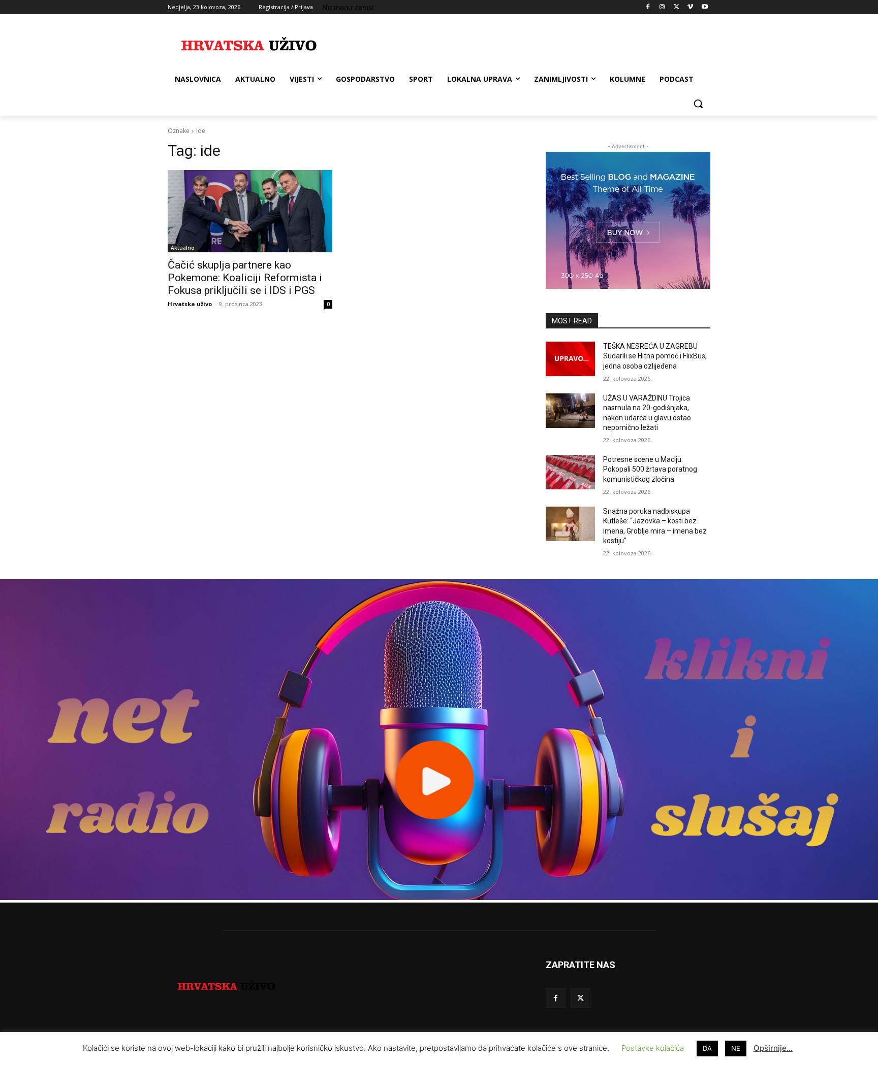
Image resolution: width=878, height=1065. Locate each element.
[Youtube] (704, 7)
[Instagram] (662, 7)
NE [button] (735, 1048)
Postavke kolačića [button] (652, 1048)
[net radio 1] (439, 897)
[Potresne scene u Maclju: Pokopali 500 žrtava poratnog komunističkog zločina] (570, 472)
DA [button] (707, 1048)
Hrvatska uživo (190, 304)
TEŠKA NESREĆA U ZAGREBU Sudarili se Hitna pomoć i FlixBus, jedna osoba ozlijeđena (655, 356)
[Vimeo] (690, 7)
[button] (698, 103)
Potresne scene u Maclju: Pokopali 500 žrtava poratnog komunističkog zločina (650, 469)
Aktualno (183, 247)
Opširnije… (773, 1048)
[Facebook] (648, 7)
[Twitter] (676, 7)
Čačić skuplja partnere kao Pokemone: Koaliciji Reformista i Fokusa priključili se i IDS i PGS (245, 277)
